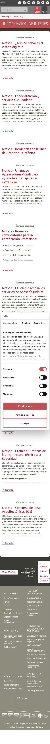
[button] (9, 572)
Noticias (7, 605)
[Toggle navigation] (44, 10)
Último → (44, 580)
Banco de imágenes (34, 686)
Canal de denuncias (16, 727)
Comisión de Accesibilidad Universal (36, 650)
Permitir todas (25, 406)
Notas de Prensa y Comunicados (34, 682)
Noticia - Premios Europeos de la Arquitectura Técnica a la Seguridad (24, 454)
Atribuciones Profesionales (9, 621)
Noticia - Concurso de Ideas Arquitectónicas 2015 (21, 509)
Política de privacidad (22, 723)
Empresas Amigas (11, 616)
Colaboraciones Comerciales (33, 666)
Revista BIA (8, 681)
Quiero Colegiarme (34, 605)
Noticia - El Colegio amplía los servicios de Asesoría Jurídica (23, 290)
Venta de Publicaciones (13, 688)
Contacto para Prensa (35, 690)
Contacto (39, 727)
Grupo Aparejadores (12, 598)
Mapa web (30, 727)
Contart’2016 (8, 485)
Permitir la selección (25, 415)
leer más (9, 78)
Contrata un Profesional (36, 636)
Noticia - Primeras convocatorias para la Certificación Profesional (19, 235)
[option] (13, 598)
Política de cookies (39, 723)
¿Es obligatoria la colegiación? (33, 614)
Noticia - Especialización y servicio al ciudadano (20, 98)
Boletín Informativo (11, 685)
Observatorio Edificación (13, 613)
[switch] (43, 377)
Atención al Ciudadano (36, 654)
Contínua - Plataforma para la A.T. (13, 642)
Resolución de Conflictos (36, 658)
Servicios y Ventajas (34, 598)
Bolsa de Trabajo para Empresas (35, 640)
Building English (10, 647)
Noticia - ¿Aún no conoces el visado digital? (22, 45)
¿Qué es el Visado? (34, 645)
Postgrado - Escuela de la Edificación (13, 637)
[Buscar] (24, 10)
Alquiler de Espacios (35, 662)
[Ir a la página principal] (2, 2)
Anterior (43, 571)
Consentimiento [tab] (10, 323)
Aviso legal (7, 723)
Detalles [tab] (26, 323)
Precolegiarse (32, 609)
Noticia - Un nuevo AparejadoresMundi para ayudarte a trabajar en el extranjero (20, 176)
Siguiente (44, 576)
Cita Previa (8, 609)
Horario (7, 602)
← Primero (43, 565)
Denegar (25, 423)
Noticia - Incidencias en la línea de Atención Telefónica (24, 151)
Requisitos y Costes (34, 602)
